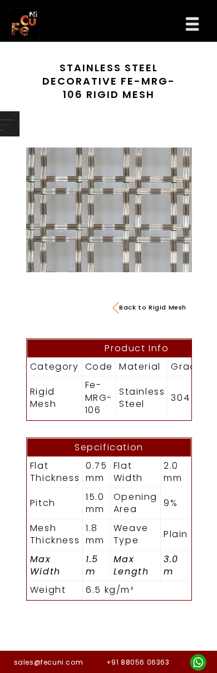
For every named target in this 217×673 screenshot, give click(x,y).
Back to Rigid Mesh (152, 307)
